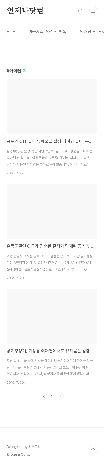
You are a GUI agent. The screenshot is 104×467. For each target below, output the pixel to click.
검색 (81, 11)
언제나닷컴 (25, 11)
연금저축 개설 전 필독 (47, 31)
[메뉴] (93, 11)
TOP (92, 449)
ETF (11, 31)
